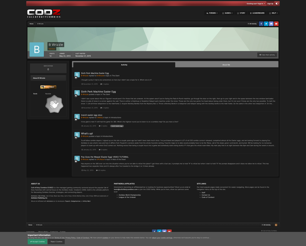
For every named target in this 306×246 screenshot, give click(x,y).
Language (29, 232)
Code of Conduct (208, 197)
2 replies (105, 84)
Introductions (116, 117)
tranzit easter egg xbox (91, 115)
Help (273, 13)
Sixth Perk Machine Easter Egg (95, 73)
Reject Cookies (56, 242)
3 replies (103, 150)
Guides (227, 13)
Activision (34, 196)
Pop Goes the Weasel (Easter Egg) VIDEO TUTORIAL (105, 157)
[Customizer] (277, 3)
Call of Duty (41, 196)
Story (242, 13)
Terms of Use (60, 238)
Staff (203, 193)
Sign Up (270, 4)
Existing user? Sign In (255, 4)
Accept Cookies (38, 242)
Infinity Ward (86, 201)
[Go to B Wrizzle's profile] (77, 74)
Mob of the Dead (119, 159)
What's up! (87, 133)
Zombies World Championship (130, 195)
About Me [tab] (226, 65)
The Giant (115, 76)
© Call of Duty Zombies (269, 231)
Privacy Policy (43, 232)
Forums (212, 13)
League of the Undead (127, 197)
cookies (105, 238)
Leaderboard (258, 13)
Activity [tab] (124, 65)
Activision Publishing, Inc (39, 198)
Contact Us (206, 195)
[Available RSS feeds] (276, 225)
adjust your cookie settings (162, 238)
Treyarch (67, 201)
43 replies (102, 170)
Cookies (63, 232)
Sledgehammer (75, 201)
